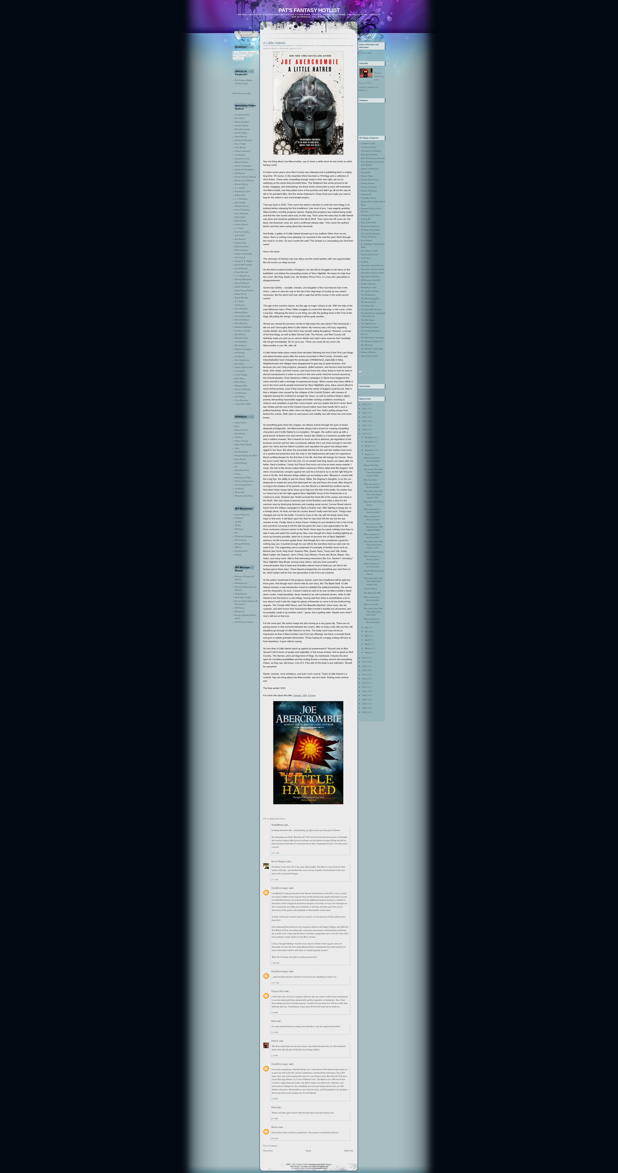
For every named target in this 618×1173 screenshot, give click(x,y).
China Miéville (241, 272)
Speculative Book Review (372, 265)
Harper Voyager (241, 440)
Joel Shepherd (241, 341)
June (367, 631)
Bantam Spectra (241, 429)
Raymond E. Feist (242, 191)
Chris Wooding (241, 400)
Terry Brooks (240, 147)
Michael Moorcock (243, 279)
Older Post (348, 1150)
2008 (364, 699)
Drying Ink (365, 172)
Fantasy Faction (368, 183)
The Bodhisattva (368, 294)
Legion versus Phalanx (374, 551)
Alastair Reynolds (242, 316)
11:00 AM (275, 963)
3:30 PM (274, 1098)
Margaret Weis (241, 385)
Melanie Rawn (241, 312)
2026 (364, 404)
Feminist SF (366, 194)
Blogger (329, 1164)
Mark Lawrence (241, 249)
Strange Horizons (242, 543)
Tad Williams (240, 392)
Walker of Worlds (368, 352)
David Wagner (278, 861)
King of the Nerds (368, 222)
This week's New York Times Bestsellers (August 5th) (373, 581)
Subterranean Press (243, 477)
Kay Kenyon (240, 239)
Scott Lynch (240, 257)
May (367, 635)
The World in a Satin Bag (372, 348)
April (367, 639)
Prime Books (240, 459)
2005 (364, 712)
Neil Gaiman (240, 202)
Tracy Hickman (241, 213)
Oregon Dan (277, 991)
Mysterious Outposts (370, 226)
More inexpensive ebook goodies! (372, 459)
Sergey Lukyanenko (243, 253)
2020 (364, 429)
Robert (274, 1127)
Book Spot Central (243, 597)
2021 (364, 425)
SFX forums (240, 607)
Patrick (274, 1040)
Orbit (237, 448)
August (368, 454)
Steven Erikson (241, 184)
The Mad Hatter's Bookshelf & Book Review (373, 315)
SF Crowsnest (241, 540)
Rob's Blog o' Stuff (369, 250)
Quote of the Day (371, 465)
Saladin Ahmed (241, 125)
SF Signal (239, 517)
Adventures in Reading (371, 150)
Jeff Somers (240, 352)
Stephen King (241, 242)
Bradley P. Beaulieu (243, 140)
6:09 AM (274, 1138)
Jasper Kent (240, 235)
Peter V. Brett (240, 143)
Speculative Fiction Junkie (372, 269)
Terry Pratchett (241, 308)
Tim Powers (240, 305)
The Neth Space (368, 319)
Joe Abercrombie (242, 114)
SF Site (238, 525)
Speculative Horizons (370, 276)
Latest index (366, 52)
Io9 (236, 532)
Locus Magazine (242, 514)
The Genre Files (368, 305)
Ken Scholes (240, 334)
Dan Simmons (241, 345)
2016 (364, 666)
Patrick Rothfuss (242, 319)
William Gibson (242, 206)
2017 (364, 661)
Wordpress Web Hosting (301, 1168)
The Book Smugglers (370, 298)
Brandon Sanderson (243, 326)
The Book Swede (368, 301)
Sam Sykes (239, 363)
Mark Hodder (240, 220)
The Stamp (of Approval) (372, 341)
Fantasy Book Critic (370, 179)
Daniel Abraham (242, 121)
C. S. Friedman (241, 198)
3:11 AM (274, 879)
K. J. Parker (239, 301)
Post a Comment (270, 1145)
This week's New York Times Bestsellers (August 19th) (373, 494)
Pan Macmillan (241, 451)
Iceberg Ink (366, 218)
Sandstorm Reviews (369, 254)
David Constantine (243, 165)
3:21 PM (274, 1032)
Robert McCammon (243, 264)
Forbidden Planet (368, 197)
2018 (364, 657)
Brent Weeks (240, 381)
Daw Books (240, 433)
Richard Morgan (242, 282)
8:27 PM (274, 1118)
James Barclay (241, 136)
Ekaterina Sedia (241, 337)
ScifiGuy (365, 261)
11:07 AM (275, 983)
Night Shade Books (243, 444)
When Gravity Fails (369, 355)
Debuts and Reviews (370, 168)
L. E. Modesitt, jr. (242, 275)
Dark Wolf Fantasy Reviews (373, 158)
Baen (237, 426)
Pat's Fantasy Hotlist (309, 10)
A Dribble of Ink (368, 143)
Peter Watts (239, 378)
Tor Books (239, 488)
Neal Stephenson (242, 359)
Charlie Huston (241, 224)
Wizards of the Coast (244, 495)
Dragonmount (241, 593)
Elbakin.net (240, 611)
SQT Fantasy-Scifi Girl (370, 280)
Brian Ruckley (241, 323)
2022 (364, 421)
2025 (364, 408)
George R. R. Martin (243, 261)
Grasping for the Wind (370, 215)
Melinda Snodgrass (243, 349)
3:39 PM (274, 1012)
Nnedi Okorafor (241, 297)
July (366, 627)
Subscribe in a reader (242, 93)
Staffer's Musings (368, 283)
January (368, 652)
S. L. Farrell (240, 187)
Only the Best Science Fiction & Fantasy (370, 235)
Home (308, 1150)
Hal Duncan (240, 173)
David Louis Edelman (244, 180)
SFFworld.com (241, 583)
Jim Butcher (240, 154)
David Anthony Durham (245, 176)
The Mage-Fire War (372, 592)
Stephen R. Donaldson (244, 169)
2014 (364, 674)
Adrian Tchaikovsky (244, 367)
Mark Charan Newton (244, 290)
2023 (364, 416)
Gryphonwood (241, 550)
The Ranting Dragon (370, 327)
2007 (364, 703)
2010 (364, 691)
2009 (364, 695)
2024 (364, 412)
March (367, 644)
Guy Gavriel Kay (242, 231)
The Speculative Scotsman (372, 337)
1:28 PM (274, 1055)
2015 (364, 670)
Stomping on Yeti (368, 287)
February (368, 648)
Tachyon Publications (244, 481)
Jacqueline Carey (242, 158)
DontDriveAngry (279, 887)
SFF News (239, 529)
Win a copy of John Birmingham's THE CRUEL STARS (373, 526)
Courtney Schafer (242, 330)
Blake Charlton (241, 162)
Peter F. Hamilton (242, 209)
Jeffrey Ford (240, 195)
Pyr (236, 466)
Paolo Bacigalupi (242, 129)
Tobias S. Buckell (242, 151)
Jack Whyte (240, 396)
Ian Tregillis (240, 370)
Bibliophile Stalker (369, 154)
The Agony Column (369, 291)
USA (304, 695)
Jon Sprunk (240, 356)
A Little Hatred (274, 43)
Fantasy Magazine (369, 190)
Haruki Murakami (242, 286)
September (369, 449)
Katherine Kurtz (242, 246)
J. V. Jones (239, 228)
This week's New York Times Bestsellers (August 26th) (373, 472)
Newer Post (268, 1150)
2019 (364, 433)
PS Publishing (241, 462)
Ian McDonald (241, 268)
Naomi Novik (241, 293)
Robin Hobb (240, 217)
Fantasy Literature (369, 186)
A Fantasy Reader (368, 147)
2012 (364, 682)
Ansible (238, 521)
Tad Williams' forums (244, 621)
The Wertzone (367, 344)
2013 (364, 678)
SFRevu (238, 547)
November (369, 441)
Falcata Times (367, 175)
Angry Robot (240, 422)
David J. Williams (242, 389)
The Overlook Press (243, 484)
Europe (312, 695)
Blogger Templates (301, 1166)
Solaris (238, 473)
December (369, 437)
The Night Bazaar (368, 323)
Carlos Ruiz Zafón (243, 403)
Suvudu (238, 554)
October (368, 445)
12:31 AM (275, 853)
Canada (297, 695)
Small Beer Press (242, 470)
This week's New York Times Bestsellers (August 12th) (373, 544)
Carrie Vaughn (241, 374)
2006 (364, 707)
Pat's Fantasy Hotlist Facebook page (243, 82)
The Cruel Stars (370, 479)
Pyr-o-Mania (366, 240)
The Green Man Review (371, 309)
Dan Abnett (240, 118)
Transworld (239, 492)
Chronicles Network (243, 536)
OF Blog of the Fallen (370, 229)
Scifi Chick (366, 258)
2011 (364, 687)
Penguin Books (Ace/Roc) (246, 455)
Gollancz (239, 437)
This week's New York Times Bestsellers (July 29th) (373, 611)
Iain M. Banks (241, 132)
